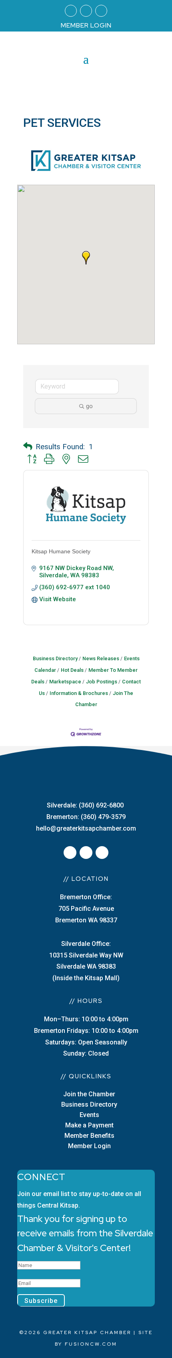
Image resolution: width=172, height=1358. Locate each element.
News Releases (100, 658)
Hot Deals (72, 670)
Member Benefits (89, 1135)
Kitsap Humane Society (61, 551)
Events (89, 1115)
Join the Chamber (89, 1094)
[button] (86, 258)
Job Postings (101, 682)
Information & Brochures (79, 693)
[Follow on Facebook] (71, 11)
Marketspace (65, 682)
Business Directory (55, 658)
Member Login (89, 1146)
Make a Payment (89, 1125)
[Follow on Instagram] (86, 11)
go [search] (89, 406)
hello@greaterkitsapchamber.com (86, 828)
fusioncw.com (91, 1344)
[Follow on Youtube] (101, 11)
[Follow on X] (86, 852)
